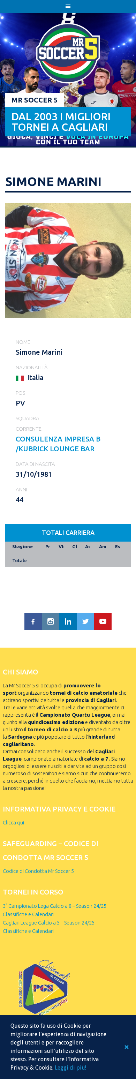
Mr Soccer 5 (35, 100)
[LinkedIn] (68, 621)
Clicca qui (13, 822)
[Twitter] (85, 621)
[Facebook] (33, 621)
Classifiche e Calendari (28, 914)
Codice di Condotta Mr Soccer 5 (38, 871)
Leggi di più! (70, 1067)
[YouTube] (103, 621)
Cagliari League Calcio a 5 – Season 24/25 (49, 923)
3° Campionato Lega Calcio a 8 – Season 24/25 (54, 906)
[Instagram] (50, 621)
